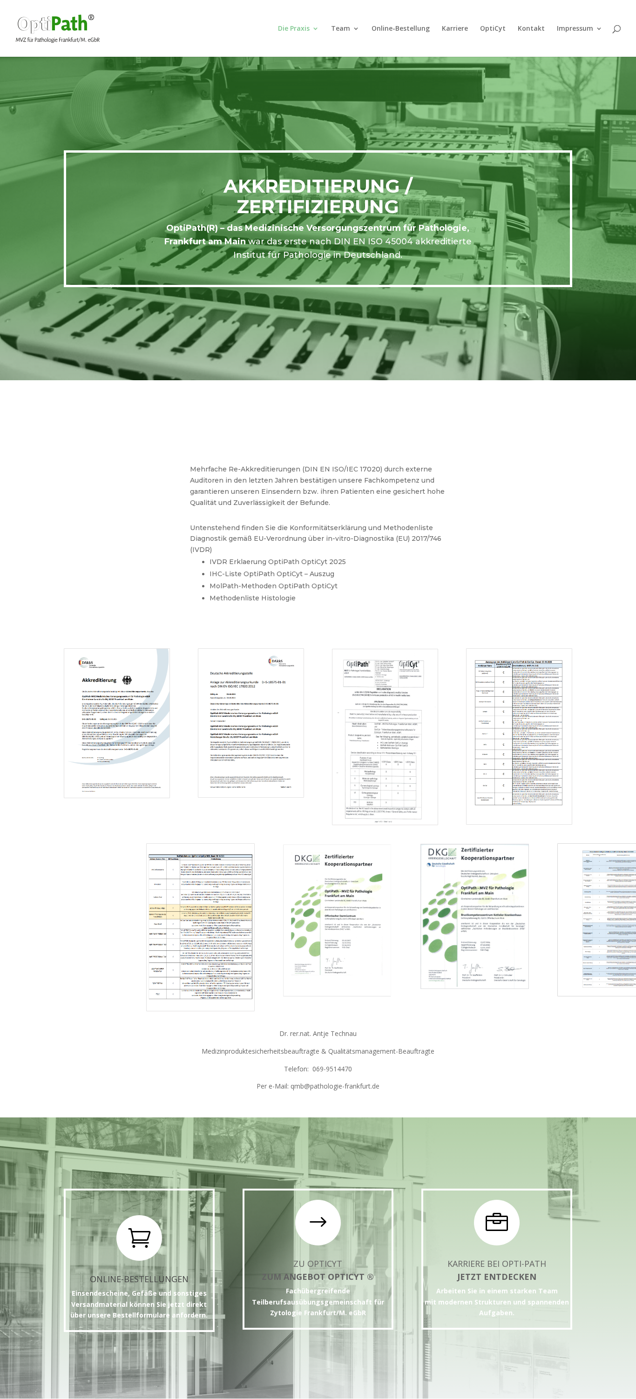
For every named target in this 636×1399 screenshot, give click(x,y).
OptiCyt (493, 29)
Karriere (455, 29)
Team (340, 29)
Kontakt (531, 29)
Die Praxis (294, 29)
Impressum (575, 29)
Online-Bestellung (401, 29)
